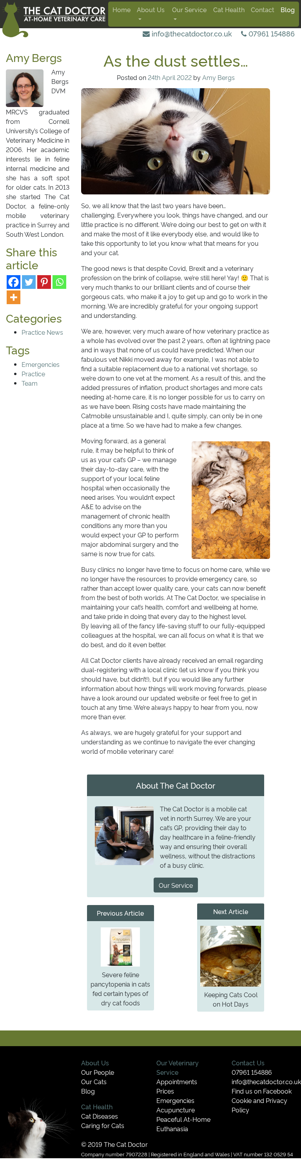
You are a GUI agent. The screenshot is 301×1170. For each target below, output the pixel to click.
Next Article (230, 911)
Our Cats (94, 1081)
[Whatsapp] (59, 282)
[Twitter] (29, 282)
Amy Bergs (218, 77)
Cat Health (229, 9)
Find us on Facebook (262, 1091)
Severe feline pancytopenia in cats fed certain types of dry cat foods (120, 988)
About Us (151, 9)
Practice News (42, 332)
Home (121, 9)
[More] (13, 297)
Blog (288, 9)
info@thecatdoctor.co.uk (191, 33)
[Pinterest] (44, 282)
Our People (97, 1072)
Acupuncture (175, 1109)
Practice (33, 373)
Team (30, 383)
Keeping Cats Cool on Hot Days (230, 999)
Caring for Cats (102, 1125)
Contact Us (248, 1062)
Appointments (176, 1081)
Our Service (189, 9)
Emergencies (41, 364)
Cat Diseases (99, 1116)
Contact (262, 9)
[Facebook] (13, 282)
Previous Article (120, 913)
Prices (165, 1091)
